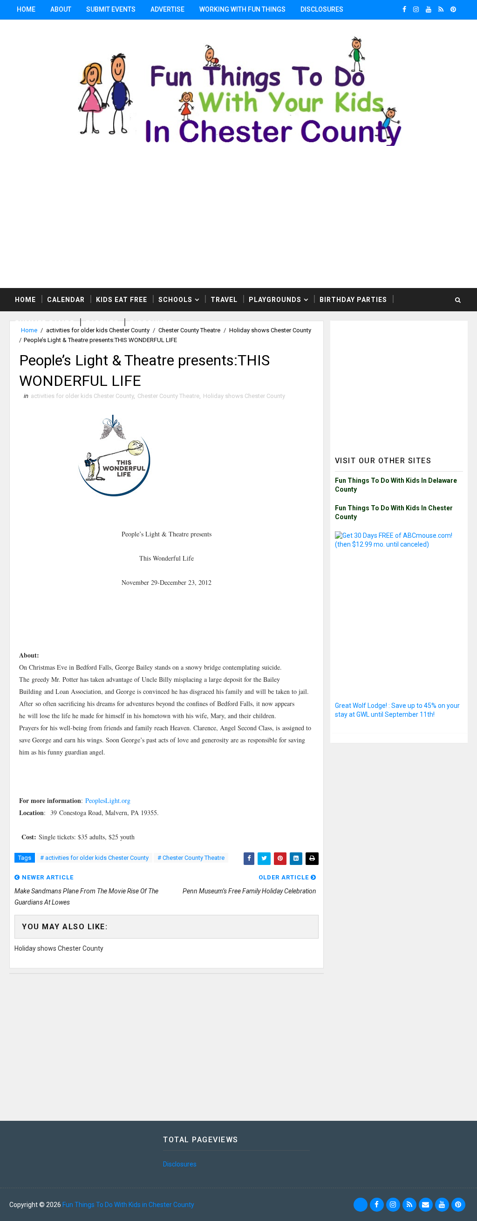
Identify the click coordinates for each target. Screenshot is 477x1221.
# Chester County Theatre (191, 857)
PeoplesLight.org (107, 800)
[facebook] (404, 9)
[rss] (441, 9)
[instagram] (416, 9)
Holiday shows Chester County (244, 395)
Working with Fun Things (242, 9)
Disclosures (321, 9)
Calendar (66, 299)
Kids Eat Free (121, 299)
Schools (175, 299)
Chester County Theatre (168, 395)
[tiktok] (361, 1205)
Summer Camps (45, 323)
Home (26, 9)
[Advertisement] (238, 223)
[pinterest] (453, 9)
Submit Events (111, 9)
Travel (224, 299)
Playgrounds (275, 299)
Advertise (167, 9)
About (60, 9)
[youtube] (428, 9)
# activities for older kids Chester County (94, 857)
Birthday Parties (353, 299)
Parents (102, 323)
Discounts (151, 323)
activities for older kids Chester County (82, 395)
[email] (426, 1205)
